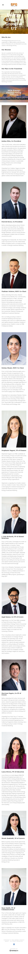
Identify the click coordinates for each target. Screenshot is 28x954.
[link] (14, 5)
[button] (2, 4)
